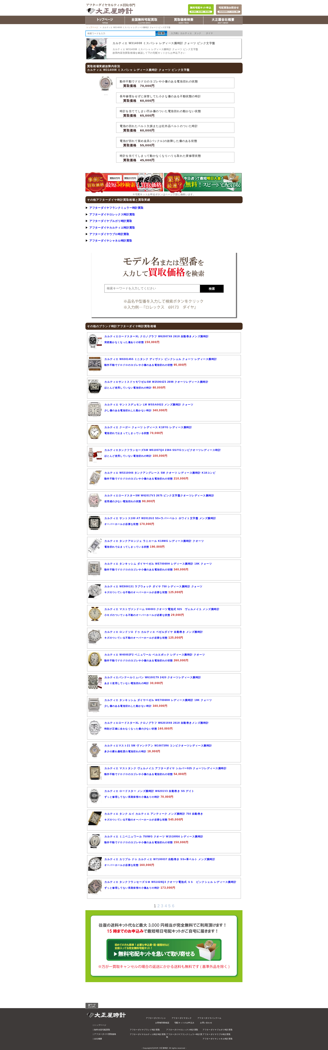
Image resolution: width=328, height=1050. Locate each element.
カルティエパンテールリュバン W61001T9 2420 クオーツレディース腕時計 (152, 677)
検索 (212, 288)
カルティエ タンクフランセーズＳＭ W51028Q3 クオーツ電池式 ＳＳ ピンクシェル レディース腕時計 (170, 881)
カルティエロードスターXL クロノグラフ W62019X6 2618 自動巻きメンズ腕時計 (156, 722)
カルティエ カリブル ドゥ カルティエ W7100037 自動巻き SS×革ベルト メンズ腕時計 (159, 859)
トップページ (92, 27)
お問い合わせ (206, 1023)
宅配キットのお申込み (184, 1023)
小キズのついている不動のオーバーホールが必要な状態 (137, 615)
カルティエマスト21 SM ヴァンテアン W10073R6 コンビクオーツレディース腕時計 (158, 745)
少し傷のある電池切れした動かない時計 (128, 410)
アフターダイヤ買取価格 (105, 1034)
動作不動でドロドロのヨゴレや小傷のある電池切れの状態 (138, 365)
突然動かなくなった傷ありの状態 (124, 342)
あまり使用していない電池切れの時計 (126, 683)
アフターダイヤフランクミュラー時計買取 (116, 207)
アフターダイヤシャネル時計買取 (110, 240)
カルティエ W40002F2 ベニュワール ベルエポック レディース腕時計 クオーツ (154, 654)
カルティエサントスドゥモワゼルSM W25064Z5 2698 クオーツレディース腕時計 (156, 381)
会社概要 (98, 1039)
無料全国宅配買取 (102, 1030)
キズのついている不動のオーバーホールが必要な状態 (136, 592)
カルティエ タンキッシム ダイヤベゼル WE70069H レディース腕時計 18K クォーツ (158, 563)
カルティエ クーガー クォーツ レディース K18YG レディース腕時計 (148, 427)
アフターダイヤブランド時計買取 (145, 1030)
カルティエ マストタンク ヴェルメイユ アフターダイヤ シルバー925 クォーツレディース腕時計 (165, 768)
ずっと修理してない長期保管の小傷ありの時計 (132, 796)
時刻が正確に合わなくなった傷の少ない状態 (130, 728)
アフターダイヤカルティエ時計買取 (112, 227)
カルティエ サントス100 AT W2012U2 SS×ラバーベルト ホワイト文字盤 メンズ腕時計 (160, 518)
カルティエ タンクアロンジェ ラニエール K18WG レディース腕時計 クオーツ (154, 540)
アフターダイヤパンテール (209, 1018)
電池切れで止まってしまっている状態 (126, 433)
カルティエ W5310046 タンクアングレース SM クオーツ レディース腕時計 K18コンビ (160, 472)
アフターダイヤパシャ (156, 1018)
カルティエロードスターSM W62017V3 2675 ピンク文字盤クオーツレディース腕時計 (159, 495)
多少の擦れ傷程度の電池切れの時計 (125, 751)
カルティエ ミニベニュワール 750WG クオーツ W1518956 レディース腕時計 (153, 836)
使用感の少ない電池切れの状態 (122, 501)
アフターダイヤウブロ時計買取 (109, 234)
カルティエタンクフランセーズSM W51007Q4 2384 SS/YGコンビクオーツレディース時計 (162, 450)
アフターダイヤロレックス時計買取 (112, 214)
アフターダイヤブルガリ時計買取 (110, 220)
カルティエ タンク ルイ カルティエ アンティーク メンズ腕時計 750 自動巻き (153, 813)
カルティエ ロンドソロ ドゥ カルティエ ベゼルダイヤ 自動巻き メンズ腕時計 (153, 631)
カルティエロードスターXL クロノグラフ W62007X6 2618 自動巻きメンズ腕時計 (156, 336)
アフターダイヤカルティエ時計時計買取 (148, 1034)
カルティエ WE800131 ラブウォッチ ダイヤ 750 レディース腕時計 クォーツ (153, 586)
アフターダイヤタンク (182, 1018)
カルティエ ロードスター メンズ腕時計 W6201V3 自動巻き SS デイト (149, 791)
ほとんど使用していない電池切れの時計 (128, 387)
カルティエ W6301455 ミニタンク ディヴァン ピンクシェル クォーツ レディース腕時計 (160, 359)
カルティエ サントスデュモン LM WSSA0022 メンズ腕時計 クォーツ (148, 404)
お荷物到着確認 (162, 1023)
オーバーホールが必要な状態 (122, 524)
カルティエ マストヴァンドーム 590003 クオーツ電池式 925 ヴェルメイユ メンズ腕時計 (162, 609)
